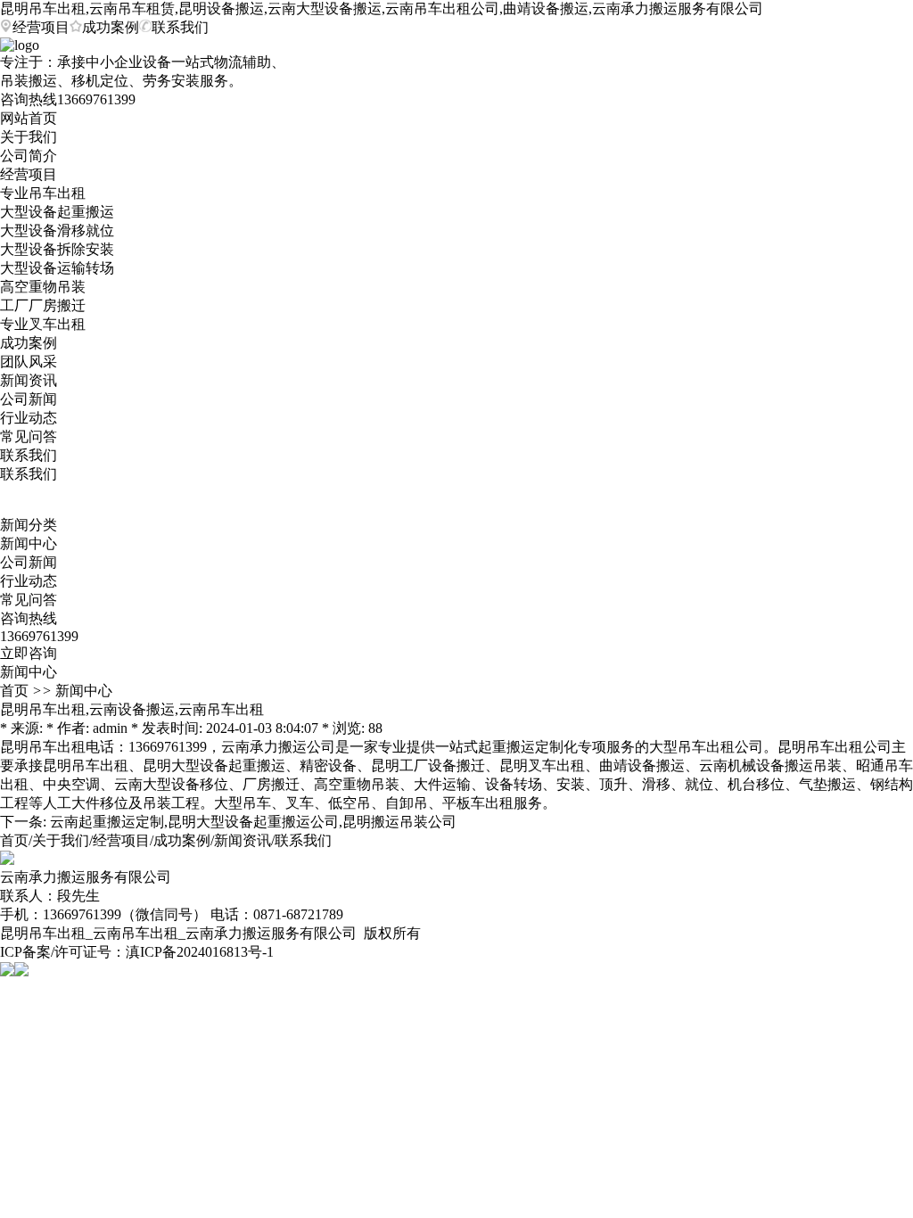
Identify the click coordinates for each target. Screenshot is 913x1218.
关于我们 (28, 136)
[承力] (7, 860)
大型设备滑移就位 (57, 230)
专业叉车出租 (43, 324)
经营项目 (41, 27)
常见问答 (28, 436)
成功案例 (110, 27)
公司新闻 (28, 399)
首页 (14, 690)
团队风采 (28, 361)
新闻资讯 (28, 380)
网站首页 (28, 118)
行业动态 (28, 417)
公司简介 (28, 155)
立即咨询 (28, 653)
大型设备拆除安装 (57, 249)
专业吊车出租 (43, 193)
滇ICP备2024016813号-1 (200, 951)
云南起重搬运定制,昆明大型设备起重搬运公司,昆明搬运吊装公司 (253, 821)
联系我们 (180, 27)
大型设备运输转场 (57, 268)
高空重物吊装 (43, 286)
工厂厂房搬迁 (43, 305)
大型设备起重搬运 (57, 211)
